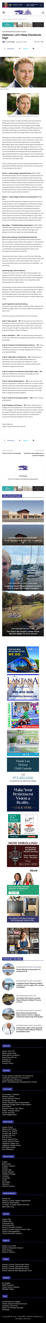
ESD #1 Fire (6, 1137)
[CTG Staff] (4, 41)
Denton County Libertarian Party (15, 1266)
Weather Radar (8, 1289)
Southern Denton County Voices (16, 19)
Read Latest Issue (9, 1053)
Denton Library (8, 1096)
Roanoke (5, 1184)
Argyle (4, 1162)
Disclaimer (6, 1061)
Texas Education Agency (12, 1233)
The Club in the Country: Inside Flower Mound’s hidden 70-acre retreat (23, 632)
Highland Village (8, 1174)
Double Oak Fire (8, 1135)
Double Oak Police (9, 1133)
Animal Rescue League (11, 1301)
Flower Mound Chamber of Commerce (17, 1076)
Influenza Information (10, 1203)
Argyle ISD (6, 1219)
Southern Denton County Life (22, 628)
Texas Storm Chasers (10, 1287)
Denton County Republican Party (15, 1268)
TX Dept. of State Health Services (15, 1205)
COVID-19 (6, 1199)
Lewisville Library (9, 1100)
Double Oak (7, 1170)
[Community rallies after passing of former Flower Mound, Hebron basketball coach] (8, 1029)
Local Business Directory (12, 1080)
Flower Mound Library (11, 1098)
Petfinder (6, 1310)
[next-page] (7, 640)
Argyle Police (7, 1127)
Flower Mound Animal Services (14, 1304)
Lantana (5, 1176)
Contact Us (6, 1059)
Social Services (8, 1113)
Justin (4, 1180)
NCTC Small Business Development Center (19, 1082)
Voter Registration (9, 1115)
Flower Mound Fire (9, 1139)
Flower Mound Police (10, 1141)
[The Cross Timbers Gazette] (23, 12)
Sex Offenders (8, 1149)
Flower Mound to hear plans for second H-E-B (23, 542)
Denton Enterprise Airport (12, 1248)
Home (4, 19)
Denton (5, 1168)
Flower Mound (8, 1172)
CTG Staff (10, 42)
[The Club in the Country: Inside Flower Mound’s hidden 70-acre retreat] (23, 613)
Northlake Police (9, 1147)
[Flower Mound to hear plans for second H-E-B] (23, 522)
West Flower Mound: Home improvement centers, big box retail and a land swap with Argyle (29, 1015)
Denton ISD (6, 1221)
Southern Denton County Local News (22, 538)
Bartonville (6, 1164)
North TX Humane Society (12, 1308)
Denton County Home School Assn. (16, 1229)
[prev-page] (3, 640)
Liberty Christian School (12, 1227)
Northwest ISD (8, 1225)
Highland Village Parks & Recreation (16, 1104)
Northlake (6, 1182)
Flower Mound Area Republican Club (17, 1270)
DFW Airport (7, 1250)
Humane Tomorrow (10, 1306)
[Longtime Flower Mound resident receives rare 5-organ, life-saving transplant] (23, 568)
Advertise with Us (9, 1057)
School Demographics (11, 1231)
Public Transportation (11, 1111)
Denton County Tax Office (12, 1108)
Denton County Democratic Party (15, 1264)
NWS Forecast (8, 1285)
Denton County (8, 1186)
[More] (33, 48)
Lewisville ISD (7, 1223)
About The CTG (8, 1051)
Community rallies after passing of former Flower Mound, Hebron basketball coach (29, 1030)
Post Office (6, 1106)
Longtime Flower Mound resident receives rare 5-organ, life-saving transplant (23, 587)
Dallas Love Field (9, 1246)
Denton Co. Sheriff (9, 1131)
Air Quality (6, 1283)
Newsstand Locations (11, 1055)
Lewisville (6, 1178)
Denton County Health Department (16, 1201)
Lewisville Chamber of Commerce (16, 1078)
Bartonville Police (9, 1129)
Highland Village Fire (10, 1143)
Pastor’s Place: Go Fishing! (11, 453)
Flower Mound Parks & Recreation (16, 1102)
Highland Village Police (11, 1145)
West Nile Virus (8, 1207)
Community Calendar (10, 1094)
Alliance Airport (8, 1252)
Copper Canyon (8, 1166)
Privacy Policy (8, 1063)
